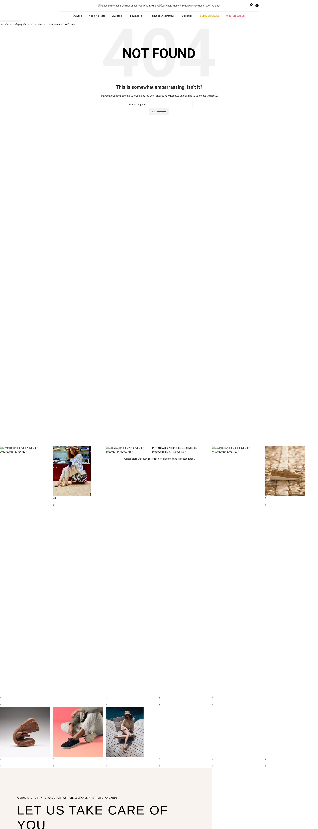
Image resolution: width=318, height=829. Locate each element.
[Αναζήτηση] (239, 6)
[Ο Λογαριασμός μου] (244, 6)
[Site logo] (128, 5)
